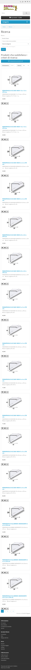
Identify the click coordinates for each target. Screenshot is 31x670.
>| (13, 611)
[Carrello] (27, 1)
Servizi (2, 628)
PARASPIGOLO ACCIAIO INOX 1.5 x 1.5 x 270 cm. (14, 91)
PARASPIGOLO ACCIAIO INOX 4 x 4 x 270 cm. (14, 380)
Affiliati (2, 647)
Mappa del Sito (4, 638)
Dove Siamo (4, 625)
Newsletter (3, 660)
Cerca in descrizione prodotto (9, 41)
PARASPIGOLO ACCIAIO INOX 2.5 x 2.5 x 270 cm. (14, 235)
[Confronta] (7, 103)
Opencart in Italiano (12, 666)
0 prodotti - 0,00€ (16, 18)
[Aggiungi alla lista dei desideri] (5, 103)
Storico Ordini (4, 656)
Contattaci (3, 634)
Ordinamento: (5, 65)
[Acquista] (2, 103)
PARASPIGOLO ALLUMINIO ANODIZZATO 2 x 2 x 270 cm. (15, 524)
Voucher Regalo (5, 645)
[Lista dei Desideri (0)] (25, 1)
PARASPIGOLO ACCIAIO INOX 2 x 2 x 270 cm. (14, 163)
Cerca (3, 49)
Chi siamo (3, 623)
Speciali (3, 649)
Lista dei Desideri (5, 658)
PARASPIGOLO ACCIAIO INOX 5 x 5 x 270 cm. (14, 452)
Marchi (2, 644)
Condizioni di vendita (6, 626)
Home (4, 27)
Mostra (19, 65)
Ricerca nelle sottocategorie (8, 46)
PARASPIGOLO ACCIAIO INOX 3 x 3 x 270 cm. (14, 307)
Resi (2, 636)
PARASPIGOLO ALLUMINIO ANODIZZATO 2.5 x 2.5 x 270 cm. (14, 596)
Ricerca (10, 27)
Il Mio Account (4, 655)
